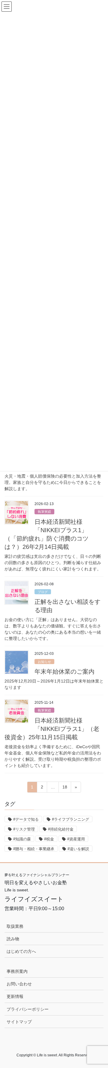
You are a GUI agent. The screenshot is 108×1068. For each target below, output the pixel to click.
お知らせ (44, 661)
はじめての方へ (21, 951)
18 (64, 788)
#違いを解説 (78, 849)
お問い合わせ (19, 983)
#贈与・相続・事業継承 (33, 849)
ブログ (43, 592)
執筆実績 (44, 511)
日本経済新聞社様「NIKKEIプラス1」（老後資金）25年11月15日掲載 (51, 728)
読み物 (13, 938)
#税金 (49, 839)
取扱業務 (15, 926)
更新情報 (15, 996)
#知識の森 (22, 839)
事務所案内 (17, 971)
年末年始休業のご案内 (64, 671)
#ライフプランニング (70, 819)
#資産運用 (76, 839)
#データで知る (26, 819)
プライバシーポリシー (28, 1009)
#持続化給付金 (61, 829)
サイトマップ (19, 1021)
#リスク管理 (24, 829)
